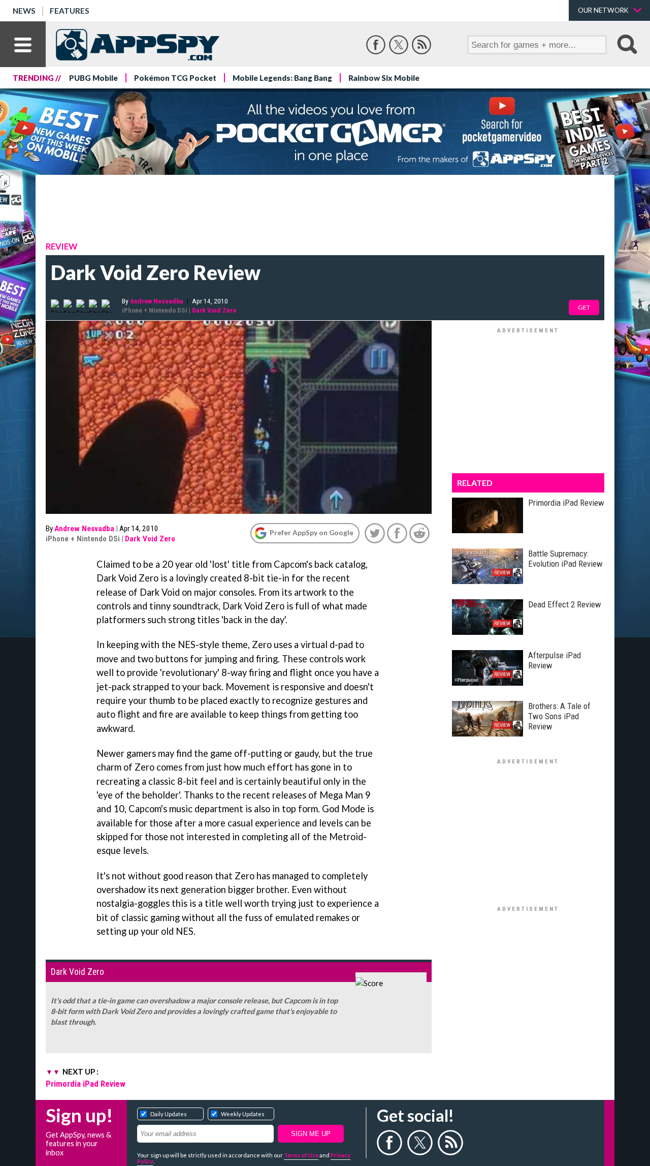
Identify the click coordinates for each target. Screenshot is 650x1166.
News (24, 10)
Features (69, 10)
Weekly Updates (243, 1114)
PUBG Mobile (93, 77)
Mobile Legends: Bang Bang (282, 77)
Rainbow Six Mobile (383, 77)
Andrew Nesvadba (156, 301)
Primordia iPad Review (85, 1084)
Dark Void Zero (214, 310)
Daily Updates (168, 1114)
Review (61, 246)
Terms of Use (301, 1155)
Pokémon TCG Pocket (175, 77)
